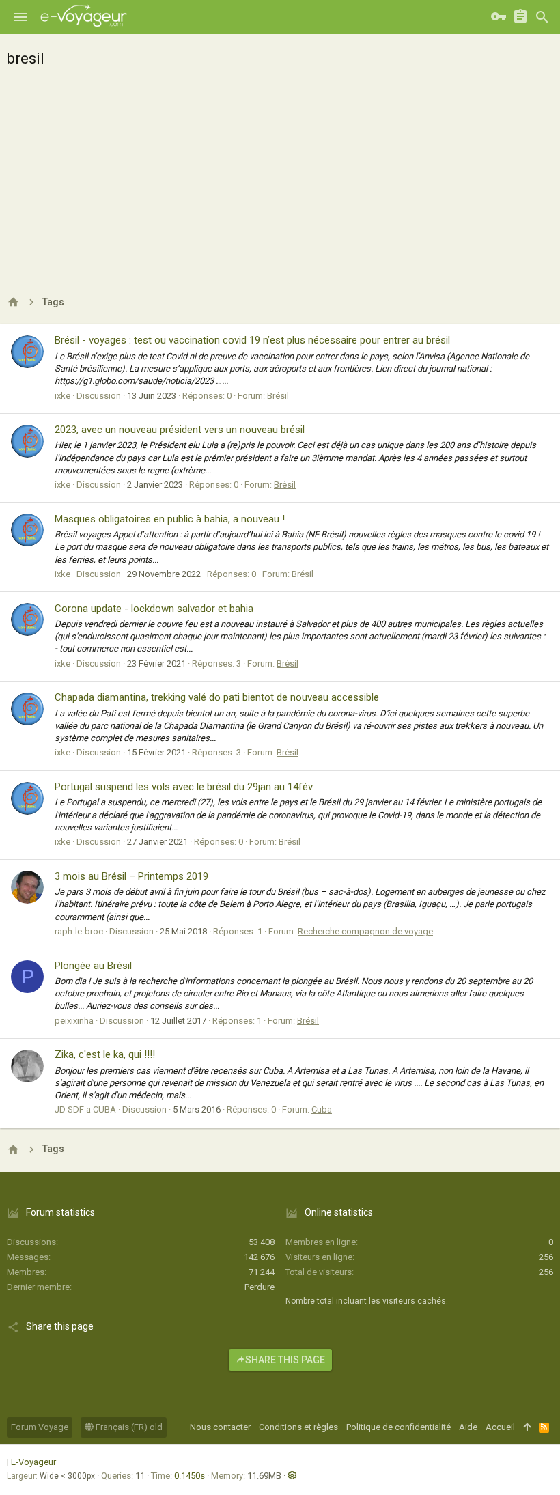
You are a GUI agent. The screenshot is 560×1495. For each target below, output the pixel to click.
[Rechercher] (542, 17)
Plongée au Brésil (93, 966)
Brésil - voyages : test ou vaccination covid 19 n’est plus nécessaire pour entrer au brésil (252, 340)
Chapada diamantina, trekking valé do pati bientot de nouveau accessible (217, 697)
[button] (20, 17)
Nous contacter (220, 1427)
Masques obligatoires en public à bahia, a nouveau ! (170, 519)
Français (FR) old (128, 1427)
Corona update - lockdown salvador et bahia (154, 608)
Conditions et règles (298, 1427)
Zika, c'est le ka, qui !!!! (105, 1054)
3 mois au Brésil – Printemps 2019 (131, 876)
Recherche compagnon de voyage (365, 931)
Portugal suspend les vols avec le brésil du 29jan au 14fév (184, 787)
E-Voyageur (33, 1462)
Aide (468, 1427)
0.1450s (189, 1475)
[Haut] (527, 1427)
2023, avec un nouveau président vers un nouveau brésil (180, 429)
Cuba (321, 1109)
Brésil (278, 396)
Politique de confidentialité (398, 1427)
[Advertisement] (280, 177)
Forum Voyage (39, 1427)
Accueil (500, 1427)
